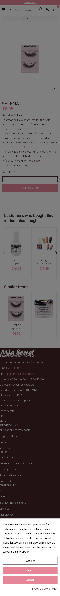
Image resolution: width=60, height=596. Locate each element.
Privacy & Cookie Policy (44, 588)
